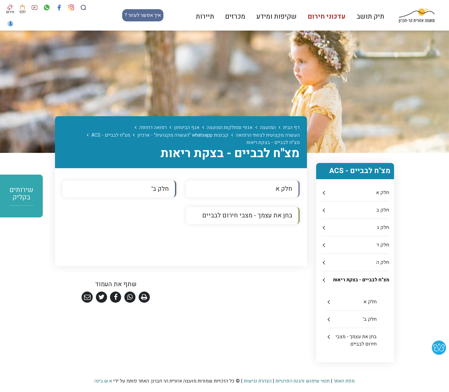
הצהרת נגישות (258, 381)
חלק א (382, 192)
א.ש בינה (103, 381)
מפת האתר (344, 381)
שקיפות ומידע (276, 16)
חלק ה (382, 262)
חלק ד (382, 245)
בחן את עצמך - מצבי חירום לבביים (356, 340)
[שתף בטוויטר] (101, 297)
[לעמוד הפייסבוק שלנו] (59, 7)
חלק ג (383, 227)
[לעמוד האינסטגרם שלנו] (71, 7)
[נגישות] (10, 23)
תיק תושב (370, 16)
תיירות (205, 16)
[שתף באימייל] (87, 297)
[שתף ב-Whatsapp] (130, 297)
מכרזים (235, 16)
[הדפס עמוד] (144, 297)
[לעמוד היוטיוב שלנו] (34, 7)
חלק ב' (370, 319)
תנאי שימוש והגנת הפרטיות (303, 381)
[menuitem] (370, 15)
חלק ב (382, 210)
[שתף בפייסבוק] (115, 297)
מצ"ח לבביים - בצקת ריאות (361, 279)
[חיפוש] (83, 7)
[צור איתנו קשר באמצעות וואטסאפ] (47, 7)
